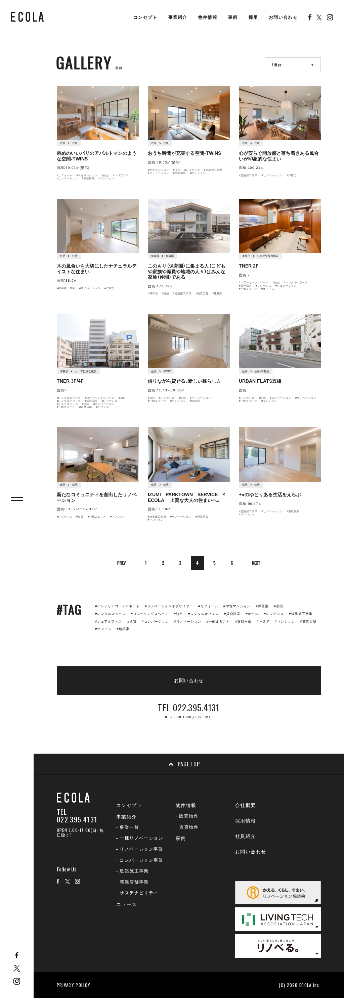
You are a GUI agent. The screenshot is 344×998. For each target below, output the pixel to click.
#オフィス (267, 288)
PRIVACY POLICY (73, 985)
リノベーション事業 (141, 849)
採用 (253, 17)
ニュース (126, 904)
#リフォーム (64, 175)
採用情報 (245, 820)
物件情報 (207, 17)
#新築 (165, 293)
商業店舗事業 (134, 882)
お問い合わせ (283, 17)
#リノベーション (67, 178)
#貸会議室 (245, 285)
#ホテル (252, 614)
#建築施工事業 (213, 170)
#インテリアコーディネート (117, 606)
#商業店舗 (202, 293)
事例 (233, 17)
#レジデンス (120, 175)
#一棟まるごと (248, 288)
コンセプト (145, 17)
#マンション (106, 178)
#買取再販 (88, 178)
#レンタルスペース (69, 397)
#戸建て (292, 175)
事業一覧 (129, 827)
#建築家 (217, 293)
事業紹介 (177, 17)
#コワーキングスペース (253, 282)
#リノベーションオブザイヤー (169, 606)
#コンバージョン (104, 404)
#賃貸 (85, 404)
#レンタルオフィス (296, 282)
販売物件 (189, 815)
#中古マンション (86, 175)
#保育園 (153, 293)
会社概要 (245, 805)
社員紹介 (245, 836)
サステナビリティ (139, 892)
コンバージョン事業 (141, 860)
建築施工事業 (134, 870)
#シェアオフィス (286, 285)
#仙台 (105, 175)
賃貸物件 (189, 826)
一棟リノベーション (141, 838)
